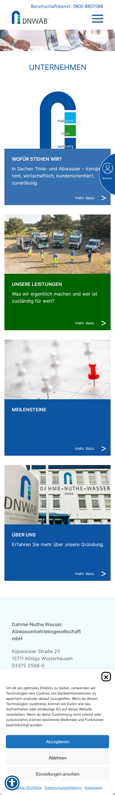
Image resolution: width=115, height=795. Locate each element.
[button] (106, 677)
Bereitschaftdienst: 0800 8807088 (67, 6)
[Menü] (97, 13)
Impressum (93, 787)
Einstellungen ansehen (57, 773)
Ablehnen (58, 757)
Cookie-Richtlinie (27, 787)
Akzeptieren (57, 741)
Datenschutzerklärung (63, 787)
